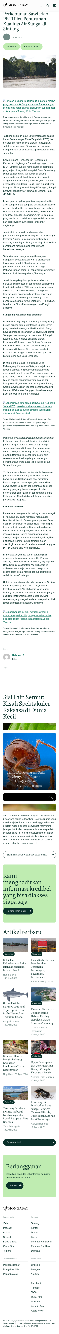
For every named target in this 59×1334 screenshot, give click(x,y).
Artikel (6, 1232)
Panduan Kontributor (41, 1241)
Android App (37, 1306)
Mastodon (36, 1301)
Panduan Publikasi (40, 1246)
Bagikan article (31, 46)
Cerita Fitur (8, 1246)
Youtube (35, 1274)
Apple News (37, 1311)
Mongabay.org (10, 1274)
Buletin (13, 1185)
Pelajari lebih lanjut (16, 911)
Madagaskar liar (11, 1265)
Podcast (7, 1228)
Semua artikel (14, 1142)
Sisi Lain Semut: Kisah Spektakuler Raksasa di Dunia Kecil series (31, 854)
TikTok (34, 1292)
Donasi (34, 1232)
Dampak (35, 1251)
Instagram (36, 1269)
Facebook (36, 1283)
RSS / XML (36, 1297)
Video (6, 1223)
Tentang (35, 1223)
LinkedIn (35, 1265)
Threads (35, 1288)
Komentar (11, 46)
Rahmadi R (18, 655)
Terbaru (7, 1251)
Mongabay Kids (11, 1269)
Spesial (7, 1237)
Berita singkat (10, 1241)
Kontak (34, 1228)
